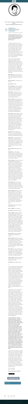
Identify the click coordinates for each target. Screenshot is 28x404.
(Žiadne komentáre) (19, 32)
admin (10, 32)
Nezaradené (14, 32)
